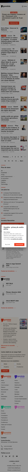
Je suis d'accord (19, 244)
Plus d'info (7, 244)
